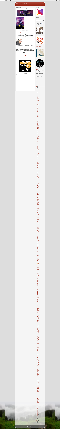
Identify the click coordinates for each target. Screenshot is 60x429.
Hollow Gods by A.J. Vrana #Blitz (38, 139)
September (38, 94)
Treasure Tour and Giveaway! (38, 407)
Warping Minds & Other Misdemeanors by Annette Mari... (38, 410)
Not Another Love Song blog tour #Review (38, 365)
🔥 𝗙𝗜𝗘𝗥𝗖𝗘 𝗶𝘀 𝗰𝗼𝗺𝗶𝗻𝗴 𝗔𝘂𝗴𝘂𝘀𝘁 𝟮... (38, 105)
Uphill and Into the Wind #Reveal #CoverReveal (38, 253)
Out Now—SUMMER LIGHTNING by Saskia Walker (38, 166)
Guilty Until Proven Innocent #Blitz (38, 256)
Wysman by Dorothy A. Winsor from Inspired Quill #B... (38, 305)
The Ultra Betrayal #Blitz (38, 355)
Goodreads (25, 55)
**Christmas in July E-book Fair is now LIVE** (38, 225)
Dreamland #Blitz (38, 146)
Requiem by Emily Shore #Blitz (38, 292)
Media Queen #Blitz (37, 380)
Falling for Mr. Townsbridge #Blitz (38, 211)
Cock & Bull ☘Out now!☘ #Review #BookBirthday (38, 124)
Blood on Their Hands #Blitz (37, 198)
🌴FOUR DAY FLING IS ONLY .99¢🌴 (38, 283)
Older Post (32, 91)
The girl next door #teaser (38, 367)
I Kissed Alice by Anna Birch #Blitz (38, 154)
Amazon (25, 59)
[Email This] (24, 73)
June (37, 414)
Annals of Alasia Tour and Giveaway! (38, 265)
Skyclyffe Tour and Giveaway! (38, 100)
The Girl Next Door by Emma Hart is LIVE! (38, 136)
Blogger (33, 426)
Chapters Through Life (22, 3)
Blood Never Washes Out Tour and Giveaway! (38, 119)
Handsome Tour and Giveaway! (38, 318)
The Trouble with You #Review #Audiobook (38, 103)
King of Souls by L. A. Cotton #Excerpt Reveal (38, 213)
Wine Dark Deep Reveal (38, 378)
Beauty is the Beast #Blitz (38, 281)
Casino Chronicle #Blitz (38, 219)
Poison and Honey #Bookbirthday (38, 273)
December (38, 90)
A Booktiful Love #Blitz (38, 156)
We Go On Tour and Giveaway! (38, 196)
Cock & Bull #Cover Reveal (38, 402)
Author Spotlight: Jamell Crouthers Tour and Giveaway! (38, 222)
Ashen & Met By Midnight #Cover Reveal (38, 242)
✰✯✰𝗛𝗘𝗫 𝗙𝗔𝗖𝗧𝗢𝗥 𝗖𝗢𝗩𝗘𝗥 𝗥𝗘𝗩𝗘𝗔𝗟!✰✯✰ (38, 326)
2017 (36, 422)
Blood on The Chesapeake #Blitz (38, 194)
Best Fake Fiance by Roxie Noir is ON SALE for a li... (38, 179)
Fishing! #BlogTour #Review (38, 357)
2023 (36, 87)
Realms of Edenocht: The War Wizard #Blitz (38, 121)
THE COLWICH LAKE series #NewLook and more (38, 404)
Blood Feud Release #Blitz (38, 269)
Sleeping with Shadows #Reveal (38, 279)
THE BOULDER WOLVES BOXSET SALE (38, 248)
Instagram (25, 56)
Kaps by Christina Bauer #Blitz (38, 350)
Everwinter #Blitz (38, 217)
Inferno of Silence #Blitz (38, 316)
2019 (36, 420)
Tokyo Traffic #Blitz (38, 362)
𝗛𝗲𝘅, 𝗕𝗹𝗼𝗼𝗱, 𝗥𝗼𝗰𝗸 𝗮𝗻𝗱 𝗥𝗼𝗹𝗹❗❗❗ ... (38, 151)
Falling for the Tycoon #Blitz (38, 144)
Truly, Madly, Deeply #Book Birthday (38, 369)
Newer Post (17, 91)
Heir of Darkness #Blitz (38, 233)
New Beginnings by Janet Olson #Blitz (38, 339)
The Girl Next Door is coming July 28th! (38, 240)
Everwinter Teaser (38, 116)
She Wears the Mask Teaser (38, 206)
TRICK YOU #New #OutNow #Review (38, 189)
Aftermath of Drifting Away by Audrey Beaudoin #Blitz (38, 235)
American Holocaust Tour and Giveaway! (38, 245)
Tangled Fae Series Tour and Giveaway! (38, 177)
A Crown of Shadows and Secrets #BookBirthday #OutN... (38, 128)
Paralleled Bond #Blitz (38, 295)
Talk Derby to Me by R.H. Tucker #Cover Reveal (38, 203)
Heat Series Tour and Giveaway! (38, 332)
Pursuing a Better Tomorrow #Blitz (38, 114)
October (37, 93)
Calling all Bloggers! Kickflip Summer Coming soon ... (38, 391)
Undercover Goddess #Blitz (38, 187)
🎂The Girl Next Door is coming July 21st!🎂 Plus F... (38, 262)
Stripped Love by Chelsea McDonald (38, 228)
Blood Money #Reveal (38, 297)
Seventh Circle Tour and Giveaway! (38, 169)
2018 (36, 421)
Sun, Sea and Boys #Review (38, 98)
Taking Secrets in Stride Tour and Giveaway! (38, 230)
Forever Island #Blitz (37, 294)
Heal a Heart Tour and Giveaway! (38, 275)
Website (25, 53)
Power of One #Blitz (38, 361)
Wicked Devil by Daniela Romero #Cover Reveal (38, 142)
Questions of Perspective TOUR (38, 267)
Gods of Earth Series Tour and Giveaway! (38, 329)
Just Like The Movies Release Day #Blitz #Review (38, 399)
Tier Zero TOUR (37, 277)
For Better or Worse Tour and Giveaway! (38, 360)
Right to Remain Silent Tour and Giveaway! (38, 396)
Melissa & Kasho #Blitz (38, 185)
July (37, 97)
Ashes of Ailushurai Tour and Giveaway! (38, 134)
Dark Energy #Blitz (38, 115)
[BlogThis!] (25, 73)
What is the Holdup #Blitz (38, 271)
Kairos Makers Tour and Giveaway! (38, 163)
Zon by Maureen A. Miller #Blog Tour (38, 160)
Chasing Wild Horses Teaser (38, 413)
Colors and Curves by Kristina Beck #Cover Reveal (38, 288)
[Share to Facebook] (26, 73)
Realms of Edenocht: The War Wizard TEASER (38, 208)
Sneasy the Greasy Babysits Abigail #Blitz (38, 320)
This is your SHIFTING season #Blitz (38, 388)
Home (25, 91)
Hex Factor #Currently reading (38, 303)
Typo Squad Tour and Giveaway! (38, 348)
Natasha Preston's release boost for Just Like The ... (38, 323)
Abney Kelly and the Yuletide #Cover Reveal (38, 182)
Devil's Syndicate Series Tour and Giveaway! (38, 148)
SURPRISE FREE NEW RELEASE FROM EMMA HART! (38, 345)
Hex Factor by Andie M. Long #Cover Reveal (38, 336)
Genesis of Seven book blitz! (38, 376)
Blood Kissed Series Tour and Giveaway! (38, 216)
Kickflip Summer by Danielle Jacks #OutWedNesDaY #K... (38, 300)
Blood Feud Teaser (38, 308)
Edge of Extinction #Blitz (38, 238)
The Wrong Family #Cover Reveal (38, 334)
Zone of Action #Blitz (37, 158)
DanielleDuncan (38, 69)
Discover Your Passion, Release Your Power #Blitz (38, 311)
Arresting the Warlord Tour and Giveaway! (38, 191)
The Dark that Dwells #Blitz (38, 342)
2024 (36, 86)
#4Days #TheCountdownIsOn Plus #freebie (38, 111)
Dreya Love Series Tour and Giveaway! (38, 286)
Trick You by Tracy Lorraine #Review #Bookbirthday (38, 259)
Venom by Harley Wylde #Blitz (38, 251)
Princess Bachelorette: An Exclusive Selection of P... (38, 374)
